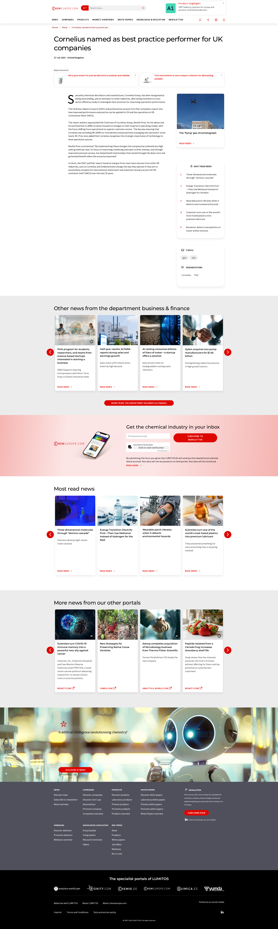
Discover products (120, 794)
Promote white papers (152, 808)
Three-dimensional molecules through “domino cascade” (201, 176)
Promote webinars (63, 835)
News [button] (55, 19)
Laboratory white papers (153, 799)
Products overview (121, 813)
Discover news (61, 794)
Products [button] (83, 19)
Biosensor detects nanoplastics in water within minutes (203, 229)
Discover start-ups (92, 799)
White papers (118, 839)
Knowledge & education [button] (151, 19)
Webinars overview (63, 839)
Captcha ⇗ (163, 451)
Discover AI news (75, 769)
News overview (61, 804)
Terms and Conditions (77, 912)
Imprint (58, 912)
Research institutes (92, 839)
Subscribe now (196, 812)
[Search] (143, 8)
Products (116, 835)
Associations (89, 804)
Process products (120, 804)
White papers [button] (125, 19)
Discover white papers (151, 794)
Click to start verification (151, 447)
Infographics (89, 835)
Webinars (116, 849)
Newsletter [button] (176, 19)
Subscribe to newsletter (195, 438)
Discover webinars (63, 830)
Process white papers (151, 804)
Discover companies (93, 794)
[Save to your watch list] (200, 20)
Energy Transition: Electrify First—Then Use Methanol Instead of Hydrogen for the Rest (202, 189)
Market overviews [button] (103, 19)
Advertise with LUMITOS (66, 903)
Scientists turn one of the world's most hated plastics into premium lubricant (203, 216)
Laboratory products (122, 799)
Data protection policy (105, 912)
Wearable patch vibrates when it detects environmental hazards (202, 202)
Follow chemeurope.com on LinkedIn (202, 820)
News (114, 830)
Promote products (121, 808)
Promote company (92, 808)
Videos (86, 844)
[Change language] (216, 20)
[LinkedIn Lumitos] (222, 912)
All (84, 8)
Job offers (117, 844)
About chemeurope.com (115, 903)
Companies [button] (68, 19)
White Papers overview (152, 813)
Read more (132, 465)
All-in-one (117, 853)
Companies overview (93, 813)
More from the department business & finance (139, 403)
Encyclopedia (89, 830)
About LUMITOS (90, 903)
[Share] (208, 20)
